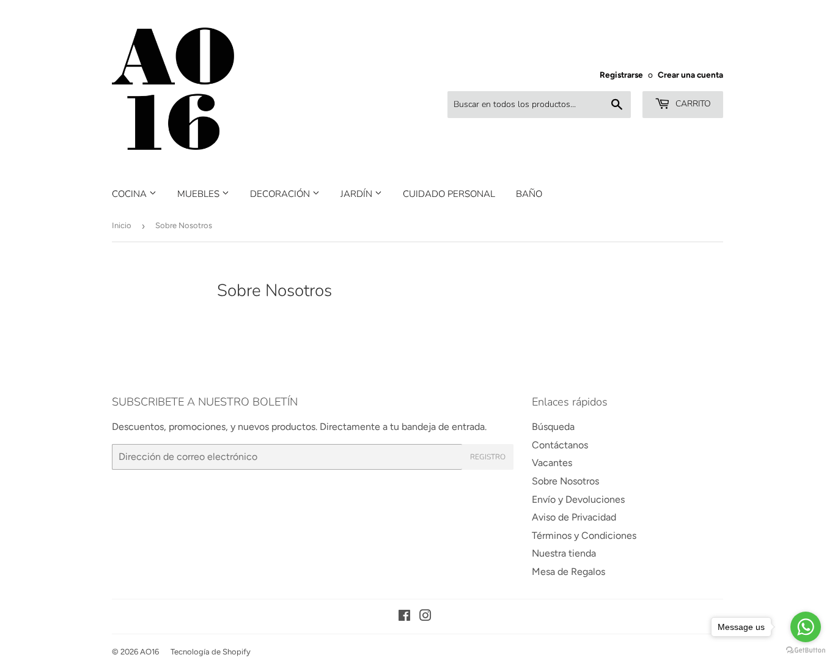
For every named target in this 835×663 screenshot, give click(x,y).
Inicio (121, 225)
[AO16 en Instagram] (425, 617)
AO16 (149, 651)
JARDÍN (357, 194)
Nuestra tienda (564, 553)
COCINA (130, 194)
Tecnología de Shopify (211, 651)
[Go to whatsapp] (805, 627)
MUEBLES (199, 194)
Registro (488, 457)
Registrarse (621, 75)
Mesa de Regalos (568, 571)
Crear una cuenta (690, 75)
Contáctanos (560, 445)
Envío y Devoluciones (578, 499)
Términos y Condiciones (584, 535)
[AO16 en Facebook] (404, 617)
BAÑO (529, 194)
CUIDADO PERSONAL (449, 194)
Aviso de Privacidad (574, 517)
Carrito (692, 103)
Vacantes (552, 463)
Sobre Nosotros (565, 481)
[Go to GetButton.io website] (805, 650)
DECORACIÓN (281, 194)
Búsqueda (553, 426)
